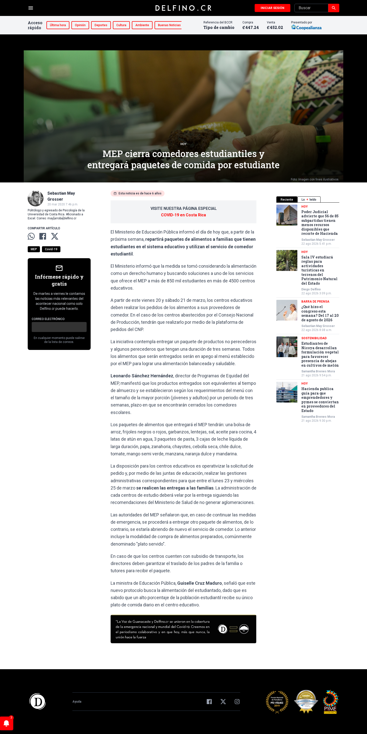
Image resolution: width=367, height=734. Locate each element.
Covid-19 (51, 249)
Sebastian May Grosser (318, 240)
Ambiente (142, 25)
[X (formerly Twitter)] (223, 702)
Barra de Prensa (315, 302)
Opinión (80, 25)
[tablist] (307, 199)
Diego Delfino (311, 289)
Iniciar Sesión (272, 8)
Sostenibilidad (314, 338)
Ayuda (76, 701)
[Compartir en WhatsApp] (31, 236)
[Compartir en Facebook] (43, 236)
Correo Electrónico (48, 319)
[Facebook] (209, 702)
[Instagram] (237, 702)
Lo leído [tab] (309, 199)
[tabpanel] (307, 314)
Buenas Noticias (169, 25)
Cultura (121, 25)
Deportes (101, 25)
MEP (34, 249)
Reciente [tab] (287, 199)
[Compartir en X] (55, 236)
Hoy (183, 144)
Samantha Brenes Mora (318, 371)
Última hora (58, 25)
